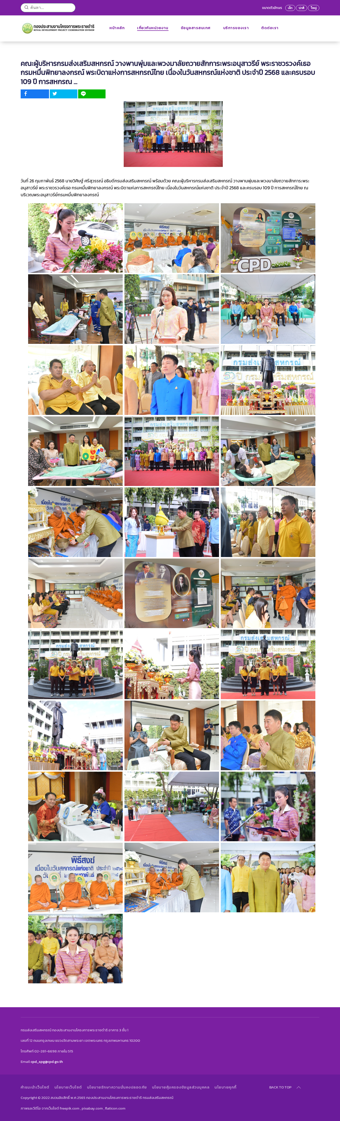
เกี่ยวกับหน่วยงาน (153, 28)
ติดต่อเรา (270, 28)
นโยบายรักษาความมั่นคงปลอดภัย (117, 1087)
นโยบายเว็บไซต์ (68, 1087)
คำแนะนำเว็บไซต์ (35, 1087)
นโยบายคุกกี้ (226, 1087)
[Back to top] (298, 1087)
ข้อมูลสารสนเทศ (196, 28)
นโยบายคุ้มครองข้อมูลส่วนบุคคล (181, 1087)
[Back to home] (59, 27)
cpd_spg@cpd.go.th (47, 1061)
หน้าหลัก (117, 28)
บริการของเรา (236, 28)
